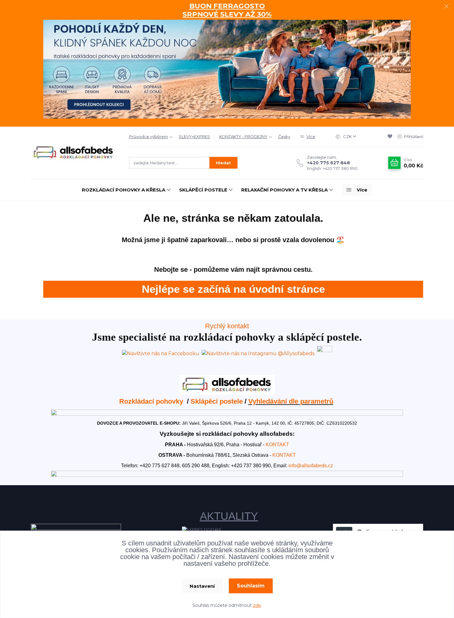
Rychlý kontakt (227, 326)
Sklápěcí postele (217, 401)
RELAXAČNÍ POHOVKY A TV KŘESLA (284, 190)
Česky (284, 136)
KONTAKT (277, 444)
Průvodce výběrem (148, 136)
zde (257, 605)
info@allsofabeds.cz (310, 465)
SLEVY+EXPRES (194, 136)
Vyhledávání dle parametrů (290, 401)
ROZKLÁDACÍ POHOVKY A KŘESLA (123, 190)
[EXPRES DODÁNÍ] (201, 529)
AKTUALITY (229, 516)
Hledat (223, 162)
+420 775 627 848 (328, 163)
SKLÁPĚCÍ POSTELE (203, 190)
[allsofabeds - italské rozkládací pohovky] (227, 384)
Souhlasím (251, 586)
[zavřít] (446, 6)
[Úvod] (74, 153)
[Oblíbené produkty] (391, 136)
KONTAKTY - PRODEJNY (243, 136)
